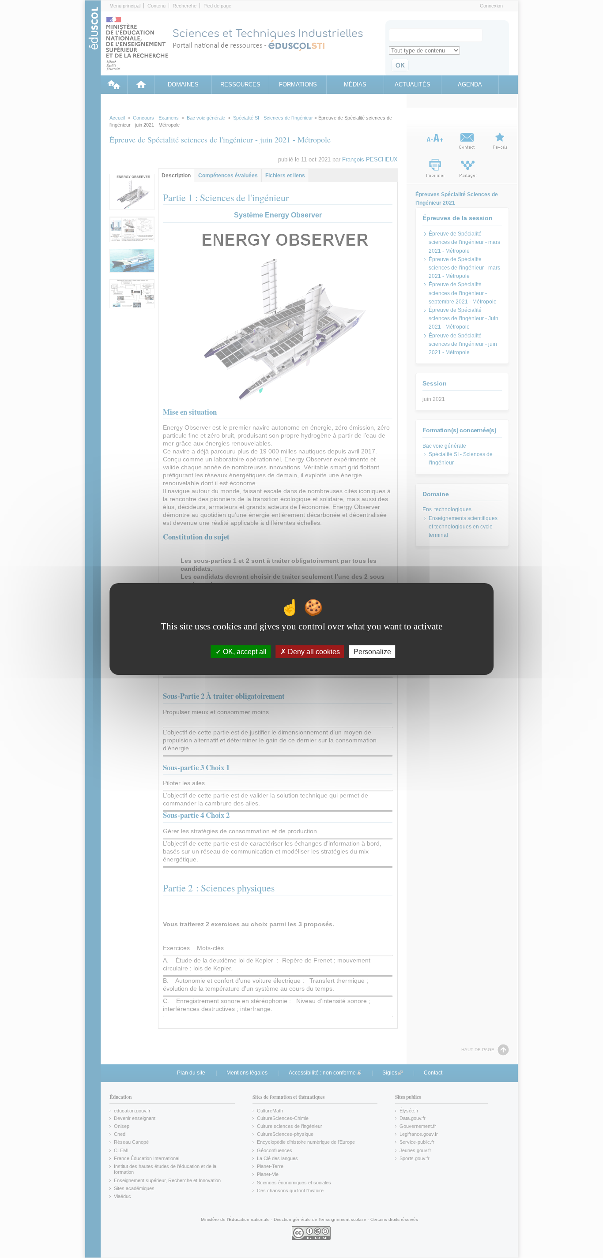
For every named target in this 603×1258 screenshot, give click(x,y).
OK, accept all (244, 651)
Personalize (372, 651)
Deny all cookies (313, 651)
